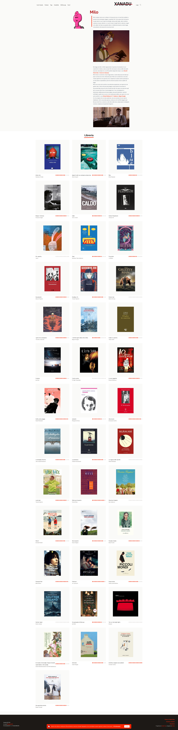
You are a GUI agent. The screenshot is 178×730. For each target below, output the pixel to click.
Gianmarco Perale (39, 177)
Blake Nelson (38, 583)
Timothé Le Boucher (40, 339)
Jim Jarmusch (75, 583)
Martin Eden (95, 72)
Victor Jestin (75, 217)
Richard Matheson (107, 96)
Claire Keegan (75, 664)
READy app (63, 5)
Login (137, 5)
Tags (51, 5)
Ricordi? (125, 70)
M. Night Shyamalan (76, 380)
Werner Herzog (112, 298)
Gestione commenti (170, 721)
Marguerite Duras (76, 420)
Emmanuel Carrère (113, 420)
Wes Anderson (112, 502)
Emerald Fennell (39, 542)
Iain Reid (37, 380)
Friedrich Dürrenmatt (76, 461)
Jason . (37, 258)
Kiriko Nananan (112, 177)
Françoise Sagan (39, 217)
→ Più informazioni (116, 726)
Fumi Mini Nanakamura (51, 666)
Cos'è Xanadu (40, 5)
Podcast (46, 5)
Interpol (110, 624)
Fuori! (69, 5)
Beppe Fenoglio (122, 96)
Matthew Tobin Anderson (77, 258)
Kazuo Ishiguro (75, 542)
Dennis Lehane (39, 624)
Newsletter (172, 723)
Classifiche (56, 5)
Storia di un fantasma (104, 72)
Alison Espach (75, 177)
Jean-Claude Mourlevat (41, 461)
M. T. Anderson (114, 96)
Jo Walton (111, 258)
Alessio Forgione (39, 298)
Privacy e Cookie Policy (170, 719)
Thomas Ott (111, 217)
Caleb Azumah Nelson (113, 583)
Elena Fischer (111, 542)
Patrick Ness (75, 502)
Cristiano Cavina (112, 664)
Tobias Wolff (111, 339)
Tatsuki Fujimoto (75, 298)
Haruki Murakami (39, 420)
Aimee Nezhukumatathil (41, 666)
